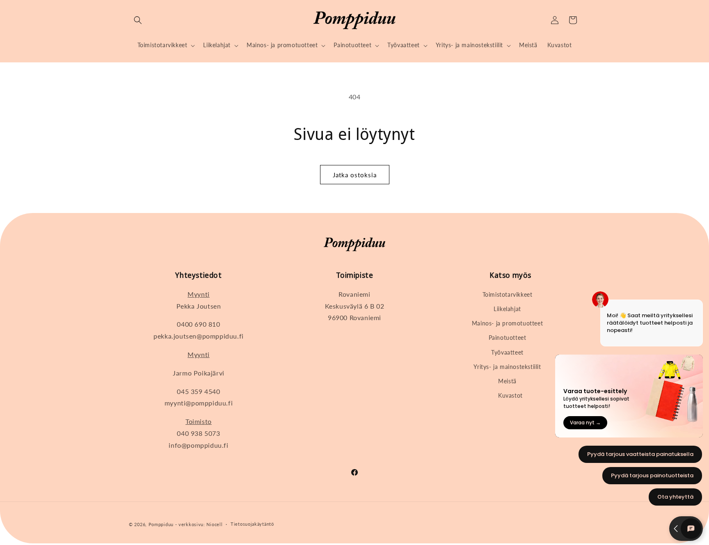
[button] (138, 20)
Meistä (507, 381)
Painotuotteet (507, 337)
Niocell (214, 524)
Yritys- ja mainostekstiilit (507, 366)
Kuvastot (510, 395)
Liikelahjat (507, 308)
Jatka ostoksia (355, 175)
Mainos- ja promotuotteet (507, 323)
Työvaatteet (507, 352)
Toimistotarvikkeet (508, 294)
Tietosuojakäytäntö (252, 524)
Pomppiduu (161, 524)
